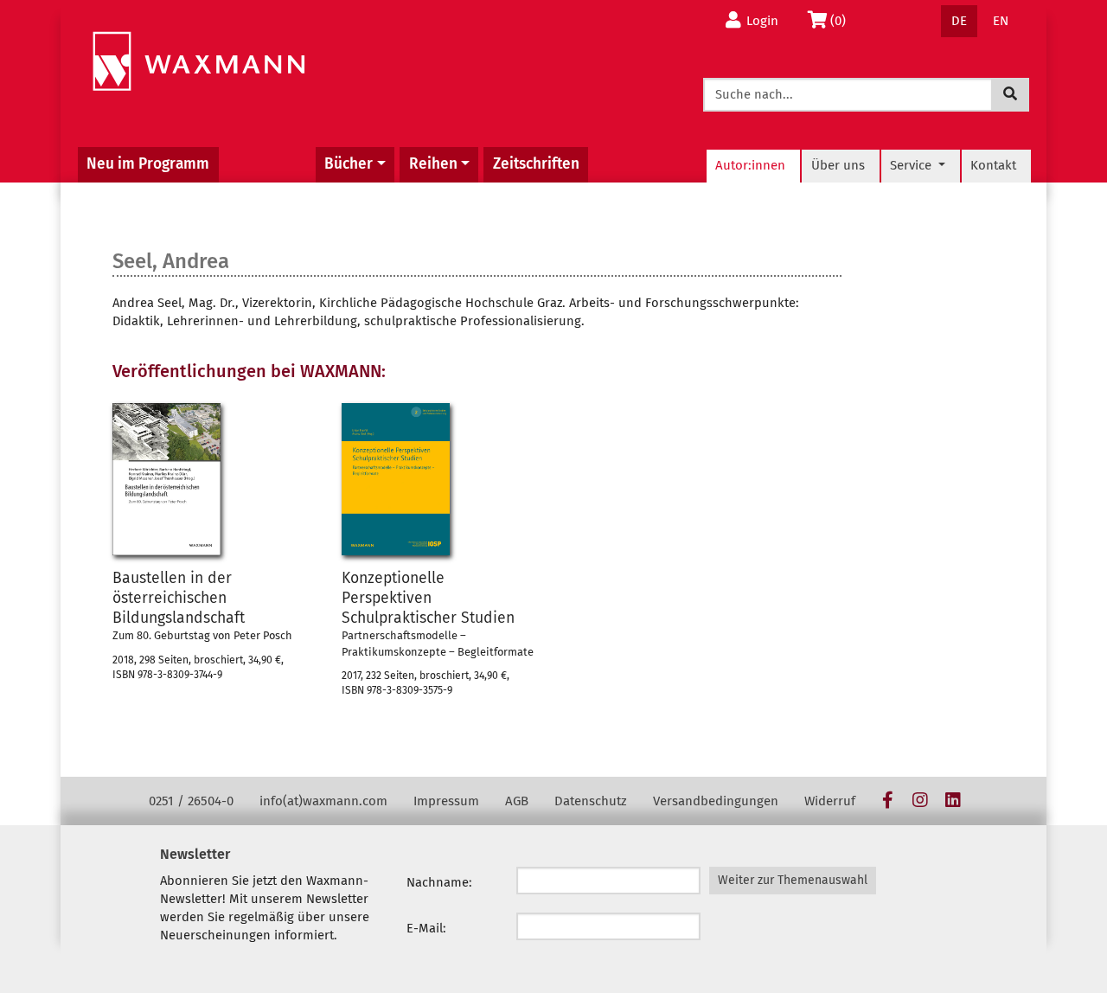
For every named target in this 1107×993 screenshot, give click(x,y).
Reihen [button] (433, 164)
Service (912, 165)
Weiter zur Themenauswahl (792, 880)
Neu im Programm (147, 164)
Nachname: (439, 882)
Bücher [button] (348, 164)
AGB (516, 801)
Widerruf (829, 801)
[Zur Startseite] (198, 61)
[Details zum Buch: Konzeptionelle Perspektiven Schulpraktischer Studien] (396, 479)
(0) (842, 20)
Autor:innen (750, 165)
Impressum (446, 801)
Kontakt (993, 165)
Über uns (838, 165)
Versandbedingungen (715, 801)
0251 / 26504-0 (191, 801)
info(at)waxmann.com (323, 801)
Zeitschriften (536, 164)
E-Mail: (426, 928)
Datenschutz (590, 801)
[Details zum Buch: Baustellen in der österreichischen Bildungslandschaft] (166, 479)
